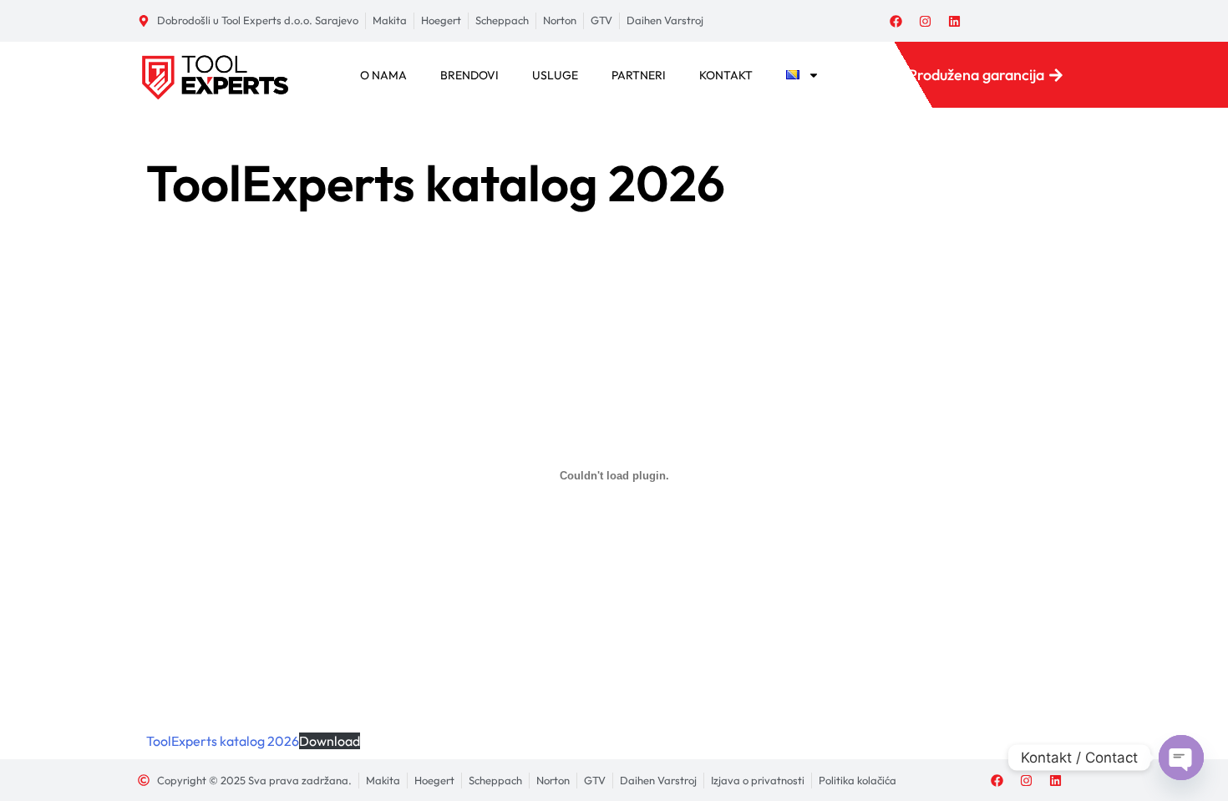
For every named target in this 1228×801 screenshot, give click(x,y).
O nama (383, 75)
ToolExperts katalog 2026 (222, 741)
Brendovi (469, 75)
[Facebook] (896, 20)
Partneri (638, 75)
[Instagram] (925, 20)
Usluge (555, 75)
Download (329, 741)
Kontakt (726, 75)
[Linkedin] (954, 20)
